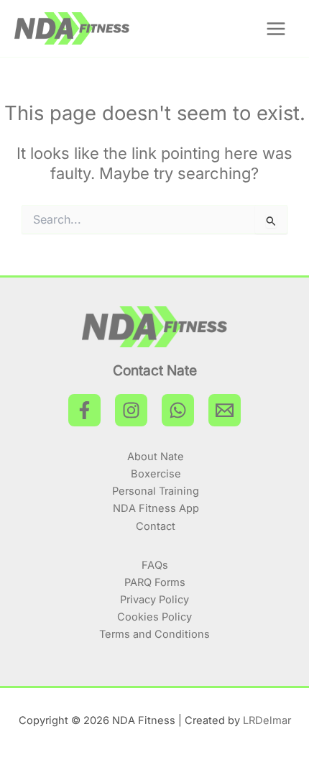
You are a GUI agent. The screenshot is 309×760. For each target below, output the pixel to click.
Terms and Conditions (154, 634)
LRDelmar (267, 720)
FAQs (155, 565)
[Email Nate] (224, 410)
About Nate (155, 456)
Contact (155, 526)
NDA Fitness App (156, 508)
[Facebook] (84, 410)
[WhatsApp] (178, 410)
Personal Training (155, 491)
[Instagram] (131, 410)
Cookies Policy (154, 616)
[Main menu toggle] (276, 28)
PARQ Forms (154, 582)
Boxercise (156, 473)
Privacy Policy (154, 599)
